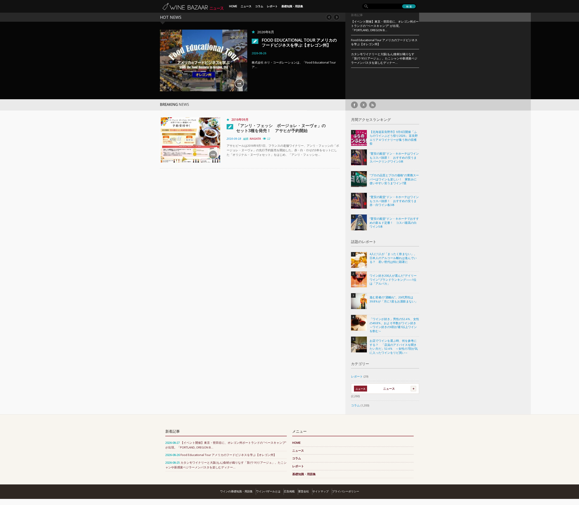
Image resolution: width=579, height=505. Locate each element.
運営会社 (303, 491)
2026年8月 (265, 32)
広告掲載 (289, 491)
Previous (329, 17)
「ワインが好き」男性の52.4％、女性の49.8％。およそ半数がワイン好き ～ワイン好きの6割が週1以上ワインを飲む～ (394, 325)
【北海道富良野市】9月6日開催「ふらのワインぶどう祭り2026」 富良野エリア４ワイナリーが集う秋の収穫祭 (394, 138)
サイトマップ (320, 491)
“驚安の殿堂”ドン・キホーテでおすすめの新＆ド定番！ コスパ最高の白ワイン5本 (394, 223)
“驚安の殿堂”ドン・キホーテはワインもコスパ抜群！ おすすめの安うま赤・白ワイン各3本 (394, 201)
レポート (272, 6)
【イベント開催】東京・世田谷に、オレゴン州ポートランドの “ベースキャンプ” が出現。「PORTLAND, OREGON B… (385, 25)
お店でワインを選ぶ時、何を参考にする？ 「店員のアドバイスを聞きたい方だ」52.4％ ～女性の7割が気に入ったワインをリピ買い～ (394, 347)
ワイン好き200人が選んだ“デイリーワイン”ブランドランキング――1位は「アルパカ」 (393, 280)
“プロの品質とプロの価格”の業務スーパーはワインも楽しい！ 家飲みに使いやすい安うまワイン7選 (394, 179)
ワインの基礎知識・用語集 (236, 491)
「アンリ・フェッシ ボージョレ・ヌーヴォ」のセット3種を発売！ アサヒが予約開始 (281, 128)
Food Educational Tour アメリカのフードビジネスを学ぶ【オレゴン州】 (299, 42)
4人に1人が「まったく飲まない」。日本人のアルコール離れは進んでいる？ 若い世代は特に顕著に (393, 258)
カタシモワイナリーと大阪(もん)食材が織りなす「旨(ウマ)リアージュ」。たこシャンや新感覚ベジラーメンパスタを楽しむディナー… (384, 58)
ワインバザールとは (268, 491)
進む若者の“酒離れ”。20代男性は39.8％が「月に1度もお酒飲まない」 (394, 299)
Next (336, 17)
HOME (233, 6)
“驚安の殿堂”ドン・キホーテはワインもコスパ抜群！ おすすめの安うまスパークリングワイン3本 (394, 157)
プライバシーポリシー (345, 491)
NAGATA (255, 138)
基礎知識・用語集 (292, 6)
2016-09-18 (234, 138)
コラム (259, 6)
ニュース (246, 6)
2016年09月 (240, 119)
